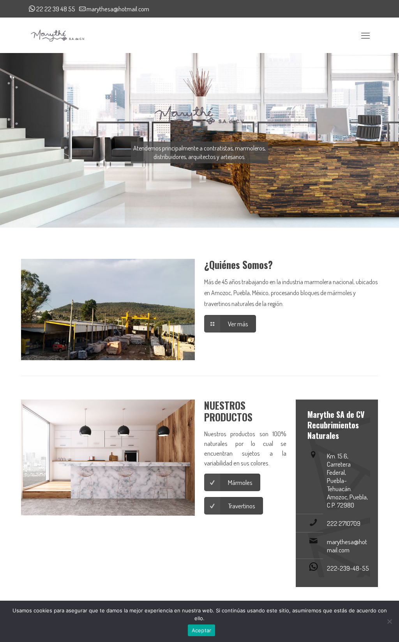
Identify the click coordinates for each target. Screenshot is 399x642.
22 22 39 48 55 (55, 9)
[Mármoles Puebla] (57, 35)
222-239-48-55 (348, 568)
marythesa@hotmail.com (118, 9)
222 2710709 (343, 523)
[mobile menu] (365, 35)
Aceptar (202, 630)
